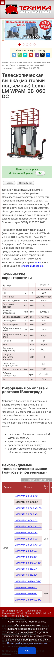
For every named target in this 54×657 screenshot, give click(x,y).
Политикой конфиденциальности (27, 643)
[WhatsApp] (19, 54)
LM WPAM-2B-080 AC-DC (28, 526)
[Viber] (36, 54)
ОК (27, 650)
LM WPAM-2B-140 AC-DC (28, 599)
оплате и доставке (32, 265)
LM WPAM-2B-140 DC (26, 593)
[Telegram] (13, 54)
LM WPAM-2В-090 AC (26, 532)
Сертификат (25, 183)
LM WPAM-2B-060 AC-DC (28, 508)
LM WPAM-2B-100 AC (26, 551)
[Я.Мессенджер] (25, 54)
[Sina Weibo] (31, 54)
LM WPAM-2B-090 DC (26, 538)
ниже (38, 262)
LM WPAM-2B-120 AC (26, 569)
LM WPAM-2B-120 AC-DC (28, 581)
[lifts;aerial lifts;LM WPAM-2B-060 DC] (40, 173)
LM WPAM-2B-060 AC (26, 496)
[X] (42, 54)
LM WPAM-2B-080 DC (26, 520)
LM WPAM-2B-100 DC (26, 557)
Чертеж (9, 183)
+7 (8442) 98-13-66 (18, 615)
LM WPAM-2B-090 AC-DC (28, 544)
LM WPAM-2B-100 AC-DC (28, 563)
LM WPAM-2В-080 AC (26, 514)
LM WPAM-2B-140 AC (26, 587)
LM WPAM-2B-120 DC (26, 575)
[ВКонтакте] (48, 54)
